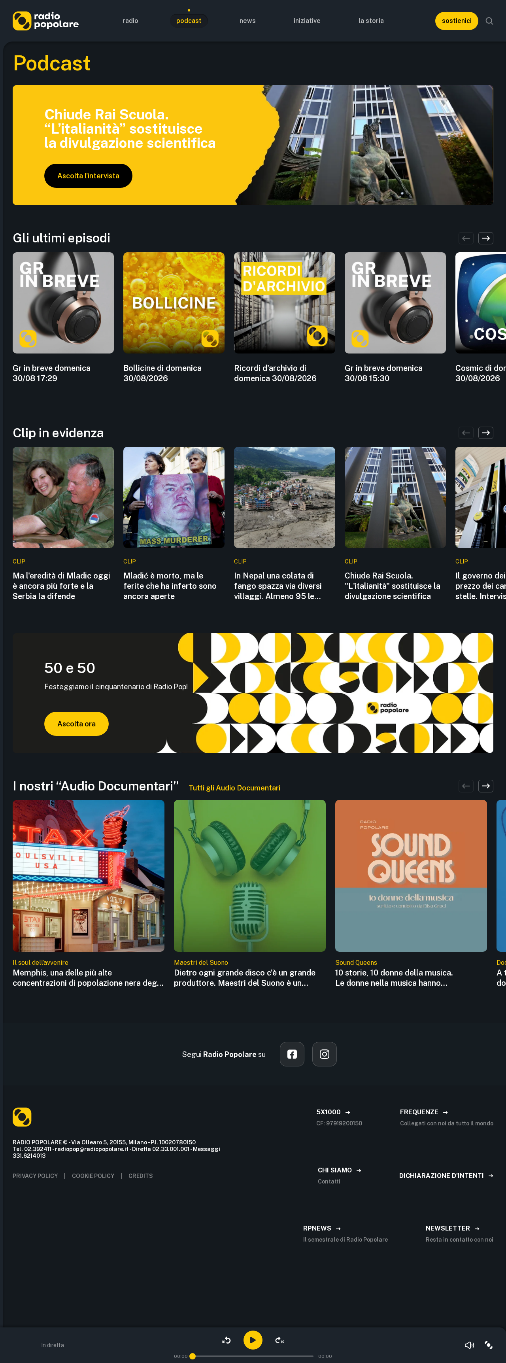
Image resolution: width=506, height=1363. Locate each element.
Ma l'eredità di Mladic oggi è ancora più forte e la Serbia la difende (61, 586)
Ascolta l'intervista (88, 176)
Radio (130, 21)
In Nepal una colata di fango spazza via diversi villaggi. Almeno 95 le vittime (278, 586)
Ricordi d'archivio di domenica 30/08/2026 (275, 373)
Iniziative (307, 21)
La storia (371, 21)
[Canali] (488, 1345)
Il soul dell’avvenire (40, 962)
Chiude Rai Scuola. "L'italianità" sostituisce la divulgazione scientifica (392, 586)
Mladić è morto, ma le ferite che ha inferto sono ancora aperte (170, 586)
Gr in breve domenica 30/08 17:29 (52, 373)
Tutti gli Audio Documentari (234, 788)
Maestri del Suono (201, 962)
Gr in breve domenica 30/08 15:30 (384, 373)
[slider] (192, 1356)
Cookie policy (93, 1176)
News (248, 21)
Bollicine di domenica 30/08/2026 (162, 373)
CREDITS (140, 1176)
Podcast (189, 21)
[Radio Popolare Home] (46, 20)
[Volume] (469, 1345)
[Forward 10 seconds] (280, 1340)
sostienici (457, 21)
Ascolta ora (76, 724)
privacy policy (35, 1176)
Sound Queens (356, 962)
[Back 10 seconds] (226, 1340)
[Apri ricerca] (489, 21)
